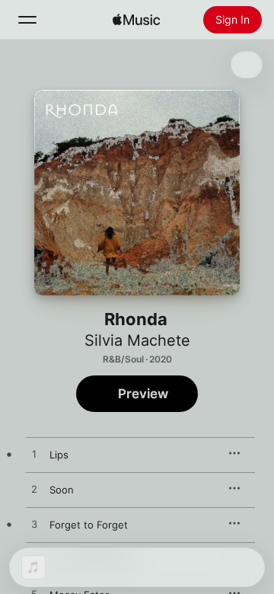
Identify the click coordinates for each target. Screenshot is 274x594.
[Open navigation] (27, 20)
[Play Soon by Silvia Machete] (34, 490)
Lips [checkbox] (58, 455)
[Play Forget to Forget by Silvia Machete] (34, 525)
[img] (136, 20)
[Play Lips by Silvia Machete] (34, 454)
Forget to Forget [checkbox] (88, 525)
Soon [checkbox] (61, 490)
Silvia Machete (137, 340)
